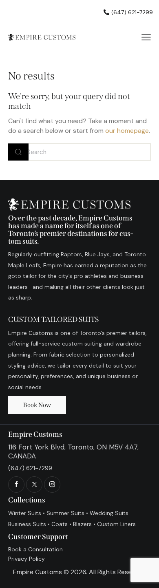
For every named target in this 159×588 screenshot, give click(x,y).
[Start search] (18, 152)
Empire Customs (37, 572)
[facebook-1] (16, 484)
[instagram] (52, 484)
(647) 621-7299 (30, 468)
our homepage (127, 130)
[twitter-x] (34, 484)
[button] (146, 37)
